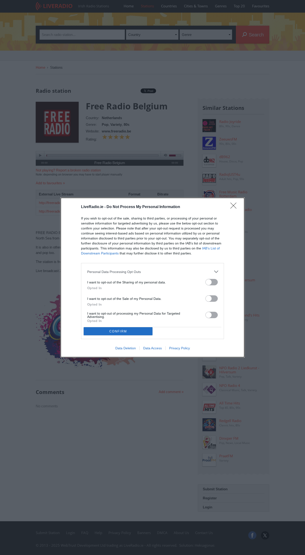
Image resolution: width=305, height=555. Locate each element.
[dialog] (152, 277)
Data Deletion (125, 348)
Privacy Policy (179, 348)
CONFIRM (118, 331)
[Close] (234, 207)
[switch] (211, 282)
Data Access (152, 348)
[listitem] (152, 271)
